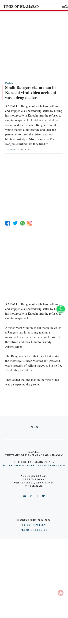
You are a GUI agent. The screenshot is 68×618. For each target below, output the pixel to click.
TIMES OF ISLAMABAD (21, 6)
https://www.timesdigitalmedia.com (34, 465)
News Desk (12, 149)
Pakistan (9, 83)
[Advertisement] (34, 46)
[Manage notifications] (60, 593)
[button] (66, 6)
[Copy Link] (29, 223)
